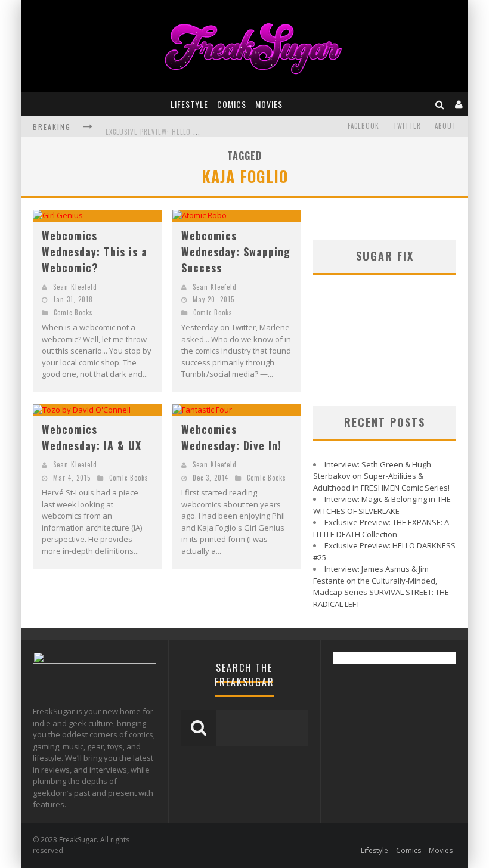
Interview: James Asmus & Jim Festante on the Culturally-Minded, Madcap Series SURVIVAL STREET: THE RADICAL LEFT (381, 586)
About (445, 126)
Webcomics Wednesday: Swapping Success (235, 251)
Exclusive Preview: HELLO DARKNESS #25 (171, 127)
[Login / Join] (459, 104)
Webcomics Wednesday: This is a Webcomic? (94, 251)
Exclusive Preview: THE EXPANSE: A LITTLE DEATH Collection (381, 528)
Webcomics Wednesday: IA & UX (91, 437)
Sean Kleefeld (75, 287)
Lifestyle (189, 104)
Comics (231, 104)
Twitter (407, 126)
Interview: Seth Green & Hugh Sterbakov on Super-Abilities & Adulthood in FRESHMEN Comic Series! (381, 476)
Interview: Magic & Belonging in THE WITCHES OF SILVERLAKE (382, 505)
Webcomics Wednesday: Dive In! (231, 437)
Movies (269, 104)
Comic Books (73, 312)
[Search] (440, 104)
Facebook (363, 126)
